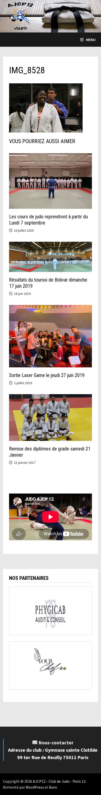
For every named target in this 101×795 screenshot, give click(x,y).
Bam (53, 787)
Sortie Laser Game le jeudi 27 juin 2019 (47, 375)
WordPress (35, 787)
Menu (91, 39)
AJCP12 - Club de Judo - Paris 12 (59, 781)
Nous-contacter (56, 742)
